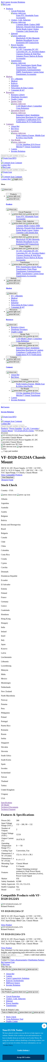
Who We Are (7, 969)
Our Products (7, 992)
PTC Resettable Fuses (29, 15)
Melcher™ (20, 147)
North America (22, 135)
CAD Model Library (24, 106)
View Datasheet (7, 477)
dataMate (27, 144)
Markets (9, 76)
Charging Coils (22, 31)
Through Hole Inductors (33, 27)
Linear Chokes (33, 29)
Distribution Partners (36, 960)
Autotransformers (34, 70)
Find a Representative (19, 960)
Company (10, 124)
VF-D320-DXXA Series (24, 431)
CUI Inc (19, 144)
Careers (9, 976)
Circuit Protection (13, 996)
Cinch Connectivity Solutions (17, 978)
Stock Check (11, 1017)
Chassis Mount (7, 431)
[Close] (6, 189)
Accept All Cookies (23, 1057)
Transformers (11, 1005)
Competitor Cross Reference (29, 107)
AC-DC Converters (24, 49)
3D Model (5, 805)
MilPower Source (13, 983)
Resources (10, 92)
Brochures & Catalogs (34, 117)
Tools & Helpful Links (10, 1012)
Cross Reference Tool (14, 1019)
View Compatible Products (11, 475)
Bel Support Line (8, 962)
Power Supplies (15, 428)
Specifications (6, 803)
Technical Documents (9, 807)
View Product (6, 925)
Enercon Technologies (15, 980)
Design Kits (33, 31)
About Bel (10, 974)
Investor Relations (18, 2)
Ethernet (9, 1001)
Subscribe (5, 957)
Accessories (20, 18)
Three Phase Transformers (26, 68)
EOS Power (35, 144)
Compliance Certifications (26, 119)
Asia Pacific (28, 138)
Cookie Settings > (23, 1050)
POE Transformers (23, 65)
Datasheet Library (23, 115)
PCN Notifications (34, 122)
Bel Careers (5, 2)
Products (9, 9)
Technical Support (8, 809)
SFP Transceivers (32, 43)
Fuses (18, 15)
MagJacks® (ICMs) (24, 38)
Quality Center (12, 1021)
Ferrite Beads (21, 29)
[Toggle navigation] (17, 179)
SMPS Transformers (24, 72)
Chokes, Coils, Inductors (16, 999)
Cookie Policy (8, 1045)
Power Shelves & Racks (33, 56)
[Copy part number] (2, 451)
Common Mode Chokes (26, 24)
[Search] (26, 156)
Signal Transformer (32, 147)
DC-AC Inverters (32, 52)
